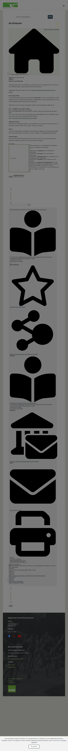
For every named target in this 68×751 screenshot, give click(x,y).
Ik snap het (34, 746)
